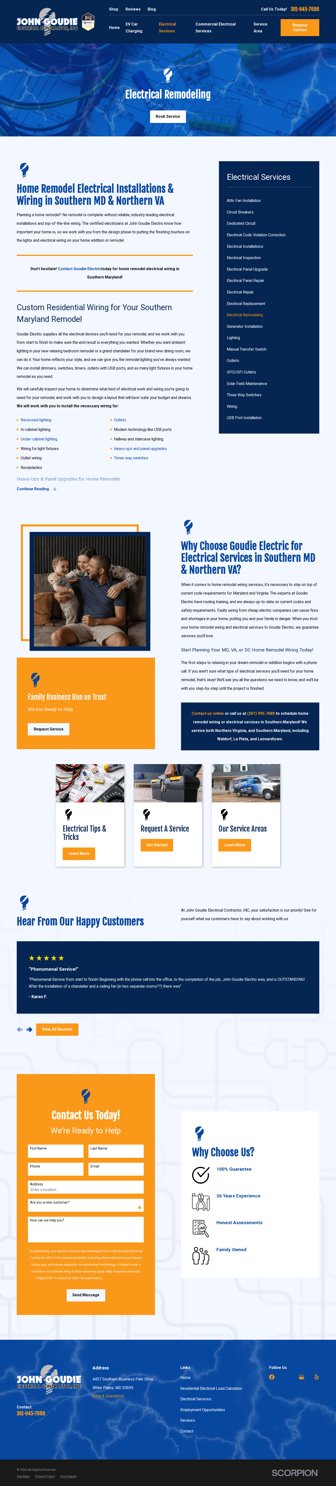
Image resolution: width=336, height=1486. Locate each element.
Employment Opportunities (202, 1409)
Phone (35, 1166)
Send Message (85, 1295)
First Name (38, 1148)
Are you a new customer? (50, 1202)
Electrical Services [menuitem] (167, 27)
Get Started (156, 845)
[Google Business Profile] (301, 1377)
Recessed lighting (36, 420)
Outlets (120, 420)
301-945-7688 (305, 9)
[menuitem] (269, 201)
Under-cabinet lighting (39, 439)
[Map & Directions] (108, 1396)
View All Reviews (57, 1029)
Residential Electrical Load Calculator (211, 1388)
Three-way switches (131, 458)
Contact (186, 1431)
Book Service (168, 116)
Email (95, 1166)
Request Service (299, 27)
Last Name (99, 1148)
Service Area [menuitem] (260, 27)
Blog (152, 9)
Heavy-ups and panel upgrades (140, 448)
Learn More (78, 853)
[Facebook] (272, 1377)
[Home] (47, 22)
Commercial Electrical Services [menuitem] (216, 27)
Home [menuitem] (114, 27)
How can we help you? (47, 1220)
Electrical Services (195, 1399)
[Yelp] (316, 1377)
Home (185, 1377)
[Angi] (287, 1377)
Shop (113, 9)
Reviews (133, 9)
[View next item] (29, 1030)
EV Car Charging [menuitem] (134, 27)
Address (36, 1184)
